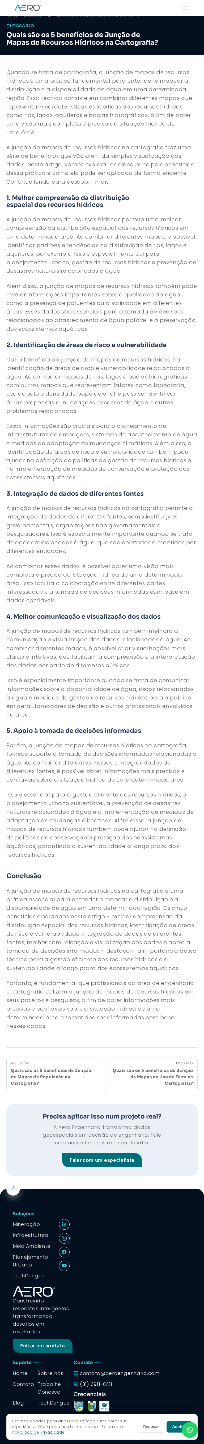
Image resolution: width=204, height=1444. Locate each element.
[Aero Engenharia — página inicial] (27, 8)
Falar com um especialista (102, 1160)
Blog (18, 1402)
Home (20, 1373)
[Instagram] (64, 1238)
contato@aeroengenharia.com (120, 1373)
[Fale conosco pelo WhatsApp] (190, 1430)
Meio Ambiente (31, 1246)
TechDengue (54, 1402)
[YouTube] (64, 1266)
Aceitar (179, 1426)
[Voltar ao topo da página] (13, 1188)
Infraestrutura (31, 1235)
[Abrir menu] (185, 8)
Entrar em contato (42, 1346)
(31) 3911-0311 (96, 1384)
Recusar (151, 1426)
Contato (23, 1384)
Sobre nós (50, 1373)
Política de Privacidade (41, 1432)
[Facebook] (64, 1252)
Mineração (26, 1224)
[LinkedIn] (64, 1224)
